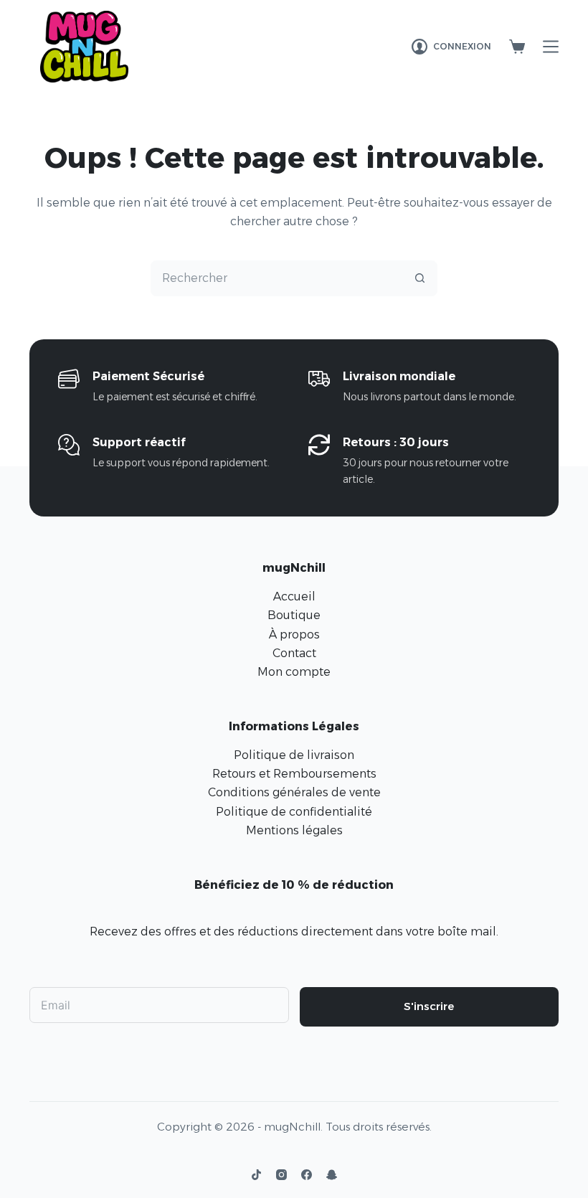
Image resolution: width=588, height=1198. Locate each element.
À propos (294, 634)
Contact (294, 653)
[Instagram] (281, 1174)
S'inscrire (429, 1006)
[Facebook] (306, 1174)
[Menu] (551, 47)
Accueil (294, 596)
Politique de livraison (294, 755)
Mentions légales (294, 830)
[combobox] (276, 278)
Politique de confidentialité (294, 812)
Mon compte (294, 672)
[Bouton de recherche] (419, 278)
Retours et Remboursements (294, 773)
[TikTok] (256, 1174)
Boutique (294, 615)
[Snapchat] (331, 1174)
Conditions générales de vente (294, 792)
